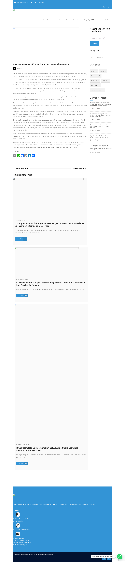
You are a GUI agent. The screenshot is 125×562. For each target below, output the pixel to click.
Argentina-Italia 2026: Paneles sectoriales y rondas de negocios (99, 136)
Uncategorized (95, 85)
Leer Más (19, 239)
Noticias (95, 80)
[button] (119, 556)
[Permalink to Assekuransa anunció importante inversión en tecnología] (46, 44)
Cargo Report (95, 76)
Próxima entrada (78, 168)
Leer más (17, 510)
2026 (103, 71)
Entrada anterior (22, 168)
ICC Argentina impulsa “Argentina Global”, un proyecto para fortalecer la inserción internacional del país (100, 104)
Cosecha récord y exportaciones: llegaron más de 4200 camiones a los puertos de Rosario (100, 115)
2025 (94, 71)
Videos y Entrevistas (97, 90)
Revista (105, 80)
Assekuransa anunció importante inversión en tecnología (41, 64)
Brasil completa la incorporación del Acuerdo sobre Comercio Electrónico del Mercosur (100, 126)
